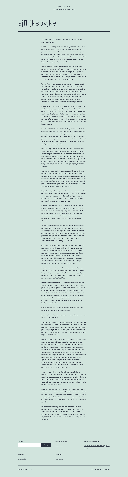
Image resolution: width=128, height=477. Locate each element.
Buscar (20, 441)
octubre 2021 (22, 459)
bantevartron (64, 7)
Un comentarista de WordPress (94, 446)
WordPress (106, 469)
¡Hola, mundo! (59, 446)
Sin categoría (59, 459)
